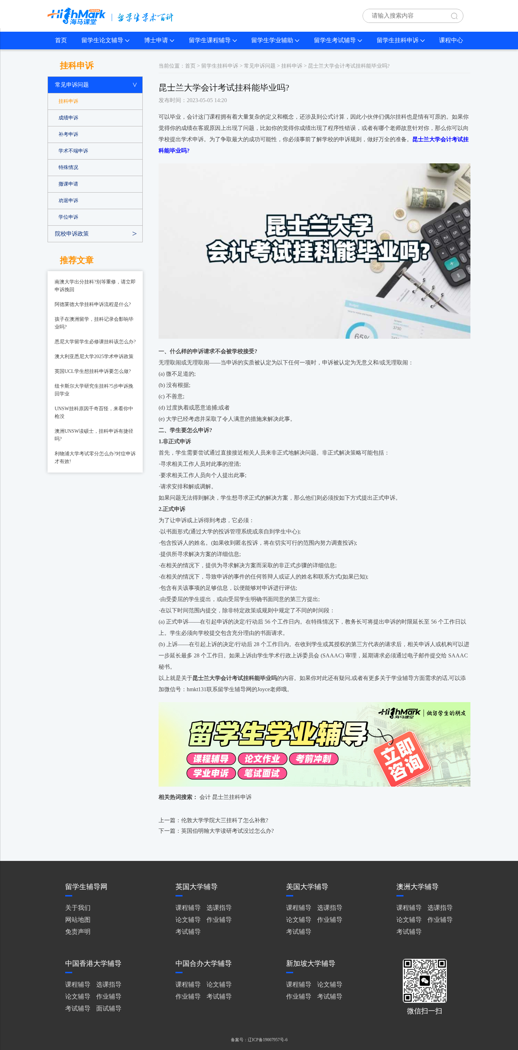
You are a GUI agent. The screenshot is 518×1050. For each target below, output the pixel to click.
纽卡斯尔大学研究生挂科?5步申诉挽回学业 (94, 389)
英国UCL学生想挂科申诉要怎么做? (93, 371)
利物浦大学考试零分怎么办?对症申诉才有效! (95, 457)
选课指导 (219, 907)
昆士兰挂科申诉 (232, 797)
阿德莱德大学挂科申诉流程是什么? (93, 304)
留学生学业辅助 (272, 40)
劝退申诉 (68, 200)
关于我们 (78, 907)
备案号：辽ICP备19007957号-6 (259, 1039)
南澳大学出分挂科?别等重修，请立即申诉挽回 (95, 285)
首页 (61, 40)
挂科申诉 (68, 101)
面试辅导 (109, 1008)
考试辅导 (188, 931)
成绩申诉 (68, 117)
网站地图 (78, 919)
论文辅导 (188, 919)
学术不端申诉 (73, 151)
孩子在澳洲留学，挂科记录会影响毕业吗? (94, 323)
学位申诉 (68, 217)
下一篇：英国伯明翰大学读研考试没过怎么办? (216, 831)
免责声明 (78, 931)
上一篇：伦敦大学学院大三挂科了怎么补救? (213, 820)
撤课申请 (68, 184)
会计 (205, 797)
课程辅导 (188, 907)
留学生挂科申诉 (398, 40)
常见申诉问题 (72, 85)
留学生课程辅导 (210, 40)
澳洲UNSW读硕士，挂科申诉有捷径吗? (94, 435)
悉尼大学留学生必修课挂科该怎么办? (95, 341)
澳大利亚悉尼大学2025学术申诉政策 (94, 356)
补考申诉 (68, 134)
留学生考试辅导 (335, 40)
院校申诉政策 (72, 234)
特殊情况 (68, 167)
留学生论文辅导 (102, 40)
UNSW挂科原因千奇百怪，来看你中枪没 (94, 412)
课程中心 (451, 40)
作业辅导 (219, 919)
